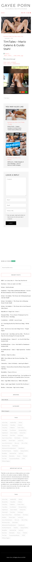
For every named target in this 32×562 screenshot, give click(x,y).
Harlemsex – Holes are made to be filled (11, 284)
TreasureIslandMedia (14, 458)
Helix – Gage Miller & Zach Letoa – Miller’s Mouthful (14, 380)
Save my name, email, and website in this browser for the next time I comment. (16, 217)
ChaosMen (12, 425)
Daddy (10, 36)
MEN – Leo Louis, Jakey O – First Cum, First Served (14, 280)
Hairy (19, 36)
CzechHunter (13, 430)
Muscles (10, 159)
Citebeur (20, 425)
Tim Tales (6, 98)
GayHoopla (20, 435)
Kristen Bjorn (12, 440)
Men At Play (24, 443)
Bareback (5, 36)
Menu (3, 12)
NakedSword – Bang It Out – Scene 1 (10, 311)
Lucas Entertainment (7, 443)
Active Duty (4, 422)
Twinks (22, 122)
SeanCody (4, 456)
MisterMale (15, 445)
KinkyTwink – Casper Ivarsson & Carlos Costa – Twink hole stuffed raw (15, 128)
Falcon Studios (13, 432)
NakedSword (21, 448)
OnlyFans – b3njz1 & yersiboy (8, 355)
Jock (22, 36)
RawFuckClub (13, 453)
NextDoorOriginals (6, 450)
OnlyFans (16, 450)
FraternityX (5, 435)
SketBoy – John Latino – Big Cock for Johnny (12, 387)
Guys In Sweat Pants (7, 438)
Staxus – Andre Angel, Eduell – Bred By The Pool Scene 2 (15, 384)
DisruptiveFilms (22, 430)
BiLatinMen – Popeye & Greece (9, 372)
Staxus (18, 456)
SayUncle (21, 453)
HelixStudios (17, 438)
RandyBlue (4, 453)
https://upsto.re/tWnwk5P (9, 62)
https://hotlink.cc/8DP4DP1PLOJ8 (11, 63)
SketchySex (12, 456)
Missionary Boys (6, 445)
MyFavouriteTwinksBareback (9, 448)
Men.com (17, 443)
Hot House (25, 438)
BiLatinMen (5, 425)
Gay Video (14, 36)
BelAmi (20, 422)
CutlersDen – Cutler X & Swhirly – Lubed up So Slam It (14, 363)
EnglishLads (5, 432)
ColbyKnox (12, 427)
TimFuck (25, 456)
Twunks (10, 124)
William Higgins (6, 461)
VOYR (23, 458)
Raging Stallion (24, 450)
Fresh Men (12, 435)
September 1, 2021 (9, 38)
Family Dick (22, 432)
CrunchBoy (4, 430)
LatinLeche (20, 440)
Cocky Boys (4, 427)
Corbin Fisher (20, 427)
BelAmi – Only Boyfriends (7, 287)
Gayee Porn (16, 5)
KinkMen (4, 440)
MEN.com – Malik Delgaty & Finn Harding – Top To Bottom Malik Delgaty (16, 163)
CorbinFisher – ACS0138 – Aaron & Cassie (11, 320)
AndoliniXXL (13, 422)
